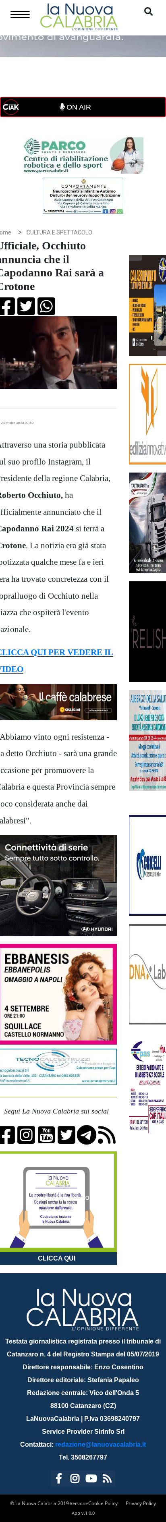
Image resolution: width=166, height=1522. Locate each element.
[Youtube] (91, 1479)
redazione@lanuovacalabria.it (100, 1444)
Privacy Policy (141, 1503)
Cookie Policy (103, 1503)
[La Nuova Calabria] (79, 15)
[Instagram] (75, 1479)
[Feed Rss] (107, 1479)
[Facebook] (59, 1479)
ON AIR (77, 107)
